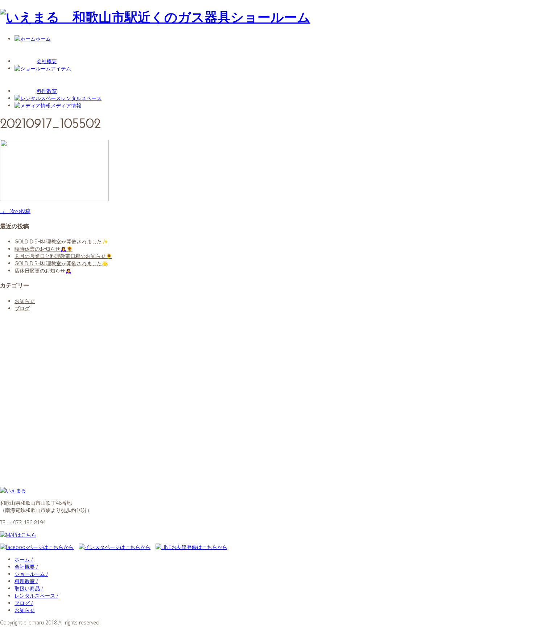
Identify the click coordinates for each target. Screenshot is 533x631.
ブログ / (24, 602)
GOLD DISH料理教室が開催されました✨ (61, 241)
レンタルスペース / (36, 595)
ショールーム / (31, 573)
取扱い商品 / (29, 588)
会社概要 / (26, 566)
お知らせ (25, 301)
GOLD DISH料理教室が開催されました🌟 (61, 263)
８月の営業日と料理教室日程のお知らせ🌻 (63, 256)
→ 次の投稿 (15, 211)
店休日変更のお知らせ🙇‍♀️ (43, 270)
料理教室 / (26, 581)
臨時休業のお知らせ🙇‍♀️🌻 (44, 248)
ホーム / (24, 559)
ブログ (22, 308)
